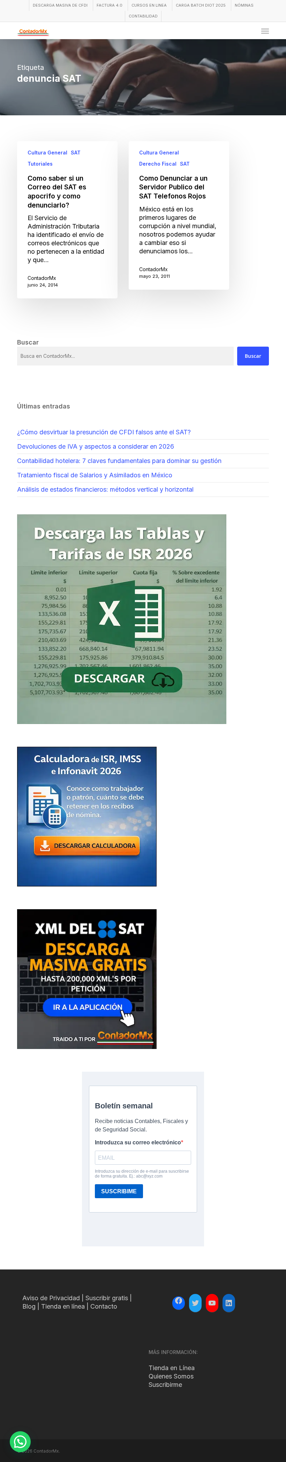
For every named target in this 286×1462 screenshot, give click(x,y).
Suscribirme (165, 1384)
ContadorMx (42, 278)
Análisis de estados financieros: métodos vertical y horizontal (105, 489)
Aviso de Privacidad (51, 1298)
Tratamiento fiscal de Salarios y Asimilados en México (94, 475)
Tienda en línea (63, 1306)
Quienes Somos (171, 1376)
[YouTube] (212, 1303)
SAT (76, 152)
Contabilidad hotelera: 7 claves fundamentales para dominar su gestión (119, 460)
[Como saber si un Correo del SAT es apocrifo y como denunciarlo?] (67, 219)
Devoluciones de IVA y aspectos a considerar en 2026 (95, 446)
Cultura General (47, 152)
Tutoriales (40, 164)
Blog (29, 1306)
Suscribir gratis (106, 1298)
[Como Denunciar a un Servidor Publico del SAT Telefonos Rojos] (179, 215)
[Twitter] (195, 1303)
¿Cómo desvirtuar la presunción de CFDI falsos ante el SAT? (104, 432)
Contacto (103, 1306)
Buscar (253, 356)
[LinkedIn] (229, 1303)
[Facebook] (178, 1301)
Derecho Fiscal (157, 164)
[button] (265, 30)
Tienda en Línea (172, 1367)
